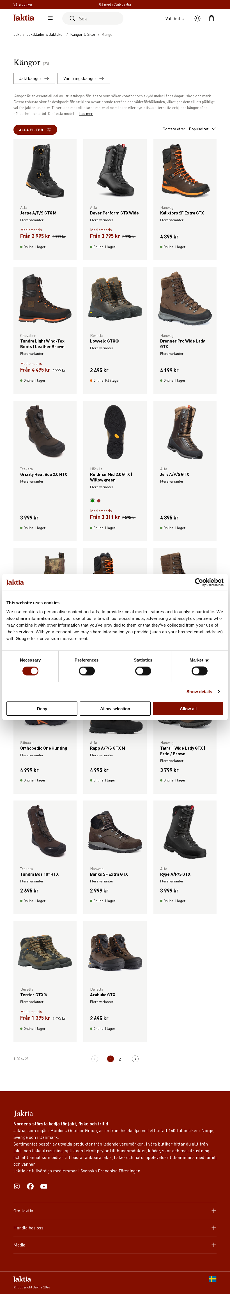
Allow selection (115, 708)
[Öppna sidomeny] (49, 18)
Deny (42, 708)
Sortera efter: (186, 128)
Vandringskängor (79, 78)
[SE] (213, 1283)
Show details (199, 691)
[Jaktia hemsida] (23, 18)
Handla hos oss (28, 1228)
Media (19, 1245)
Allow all (188, 708)
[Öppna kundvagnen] (211, 18)
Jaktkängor (30, 78)
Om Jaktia (23, 1210)
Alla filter (31, 129)
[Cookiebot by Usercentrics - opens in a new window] (199, 582)
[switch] (87, 671)
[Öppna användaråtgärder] (197, 18)
